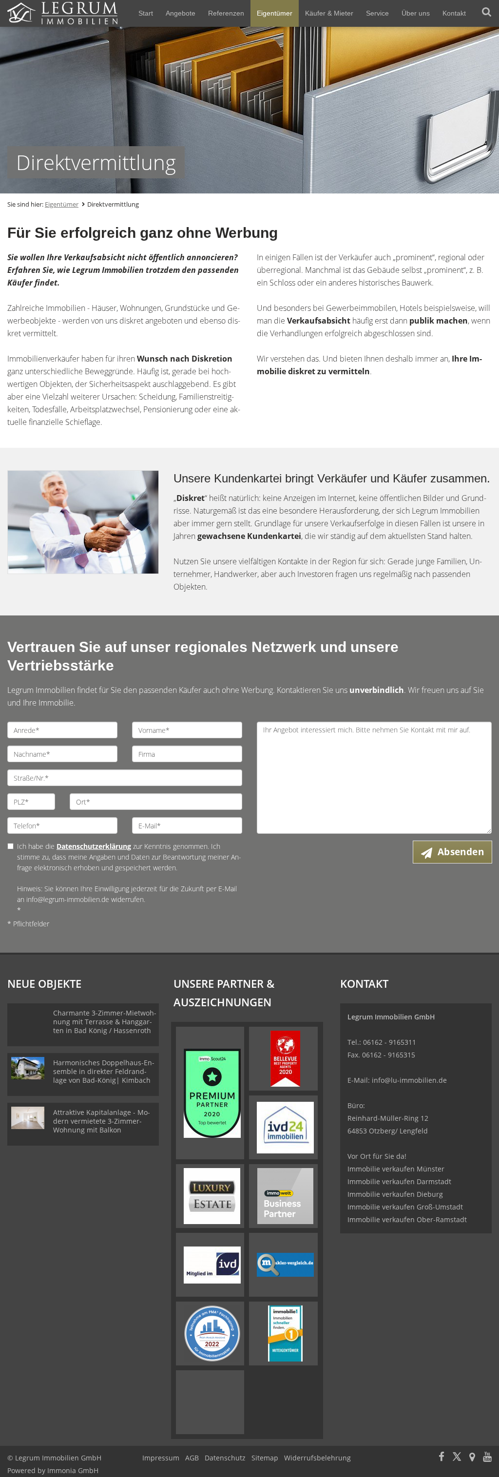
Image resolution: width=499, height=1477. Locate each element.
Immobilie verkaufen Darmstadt (399, 1181)
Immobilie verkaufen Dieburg (395, 1194)
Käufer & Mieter (329, 13)
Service (377, 13)
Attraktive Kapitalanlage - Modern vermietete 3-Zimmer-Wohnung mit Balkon (101, 1121)
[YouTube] (487, 1457)
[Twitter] (456, 1457)
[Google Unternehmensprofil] (472, 1457)
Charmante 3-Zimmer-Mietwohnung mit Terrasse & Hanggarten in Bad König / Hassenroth (104, 1021)
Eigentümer (274, 13)
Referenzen (226, 13)
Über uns (416, 13)
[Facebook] (441, 1457)
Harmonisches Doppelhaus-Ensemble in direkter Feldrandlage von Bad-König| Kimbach (103, 1071)
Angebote (180, 13)
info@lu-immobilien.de (409, 1080)
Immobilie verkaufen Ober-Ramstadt (407, 1219)
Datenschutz (225, 1457)
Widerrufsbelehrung (317, 1457)
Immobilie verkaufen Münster (395, 1168)
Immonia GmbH (72, 1470)
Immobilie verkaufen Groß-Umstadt (405, 1206)
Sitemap (264, 1457)
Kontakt (454, 13)
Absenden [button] (461, 851)
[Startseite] (62, 13)
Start (145, 13)
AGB (192, 1457)
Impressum (160, 1457)
